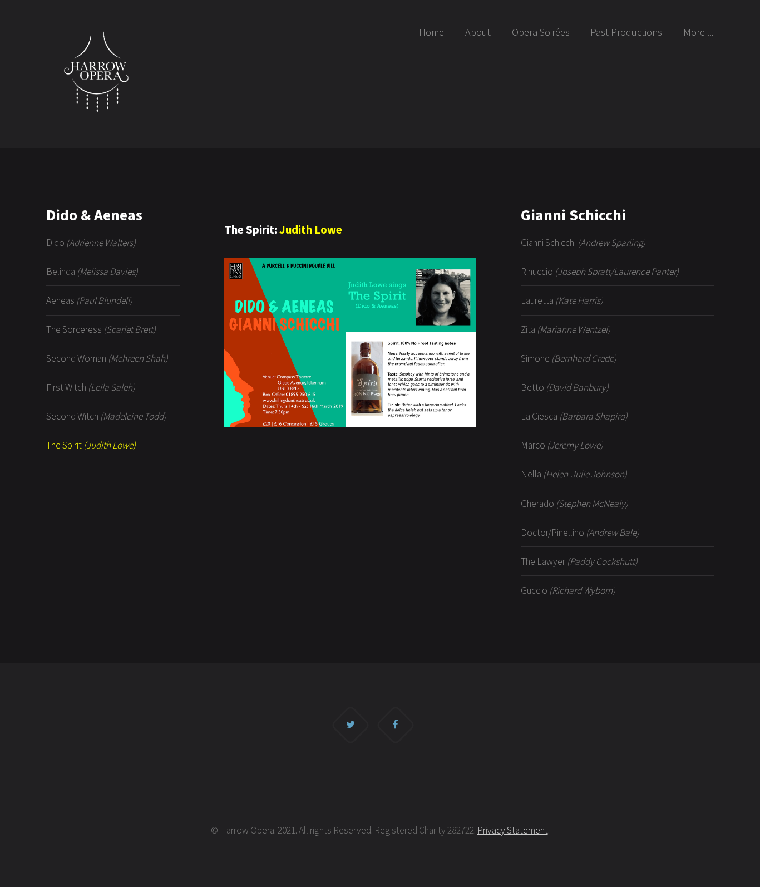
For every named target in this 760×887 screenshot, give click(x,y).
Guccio (568, 590)
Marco (562, 445)
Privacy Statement (512, 830)
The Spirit (91, 445)
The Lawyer (579, 561)
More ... (698, 32)
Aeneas (89, 300)
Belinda (92, 271)
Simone (568, 358)
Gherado (574, 503)
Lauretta (562, 300)
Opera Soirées (541, 32)
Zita (565, 329)
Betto (565, 387)
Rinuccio (600, 271)
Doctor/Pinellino (580, 532)
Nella (574, 474)
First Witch (90, 387)
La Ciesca (574, 416)
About (478, 32)
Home (431, 32)
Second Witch (106, 416)
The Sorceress (101, 329)
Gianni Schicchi (583, 242)
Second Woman (107, 358)
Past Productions (626, 32)
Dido (91, 242)
